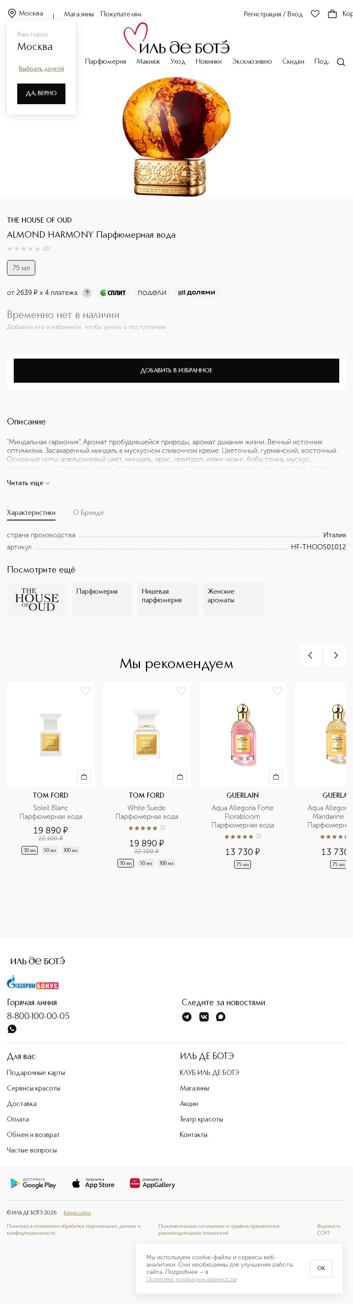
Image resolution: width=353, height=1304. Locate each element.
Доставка (22, 1104)
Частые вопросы (32, 1150)
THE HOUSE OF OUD (39, 220)
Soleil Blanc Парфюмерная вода (50, 812)
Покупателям (121, 14)
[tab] (31, 515)
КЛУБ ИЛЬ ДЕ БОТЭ (209, 1073)
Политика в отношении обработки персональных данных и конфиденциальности (74, 1230)
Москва (31, 13)
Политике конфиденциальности (191, 1279)
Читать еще (25, 483)
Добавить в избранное (176, 371)
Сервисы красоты (33, 1088)
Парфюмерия (105, 62)
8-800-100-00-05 (38, 1017)
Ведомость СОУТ (329, 1230)
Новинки (209, 62)
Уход (178, 62)
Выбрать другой (41, 69)
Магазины (79, 14)
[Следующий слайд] (335, 655)
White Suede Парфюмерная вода (146, 812)
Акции (189, 1104)
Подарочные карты (36, 1073)
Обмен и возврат (33, 1135)
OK (321, 1268)
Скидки (293, 62)
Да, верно (41, 93)
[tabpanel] (176, 541)
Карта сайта (77, 1213)
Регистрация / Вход (273, 14)
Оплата (18, 1119)
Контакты (193, 1135)
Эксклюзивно (252, 62)
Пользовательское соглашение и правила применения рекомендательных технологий (218, 1230)
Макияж (148, 62)
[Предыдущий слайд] (310, 655)
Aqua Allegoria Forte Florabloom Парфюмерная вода (243, 816)
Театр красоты (201, 1119)
